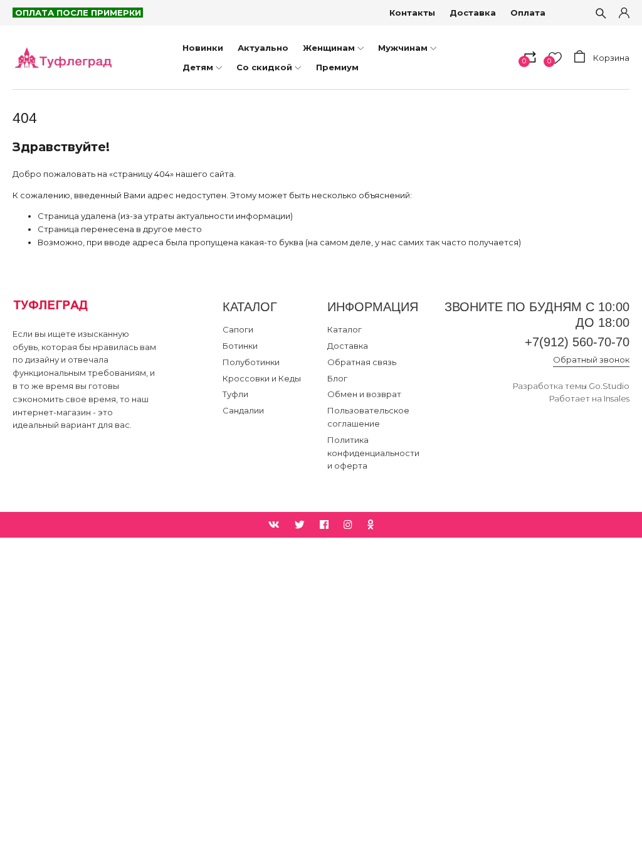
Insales (616, 398)
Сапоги (238, 329)
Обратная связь (361, 362)
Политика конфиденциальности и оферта (373, 453)
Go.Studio (609, 386)
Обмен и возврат (364, 394)
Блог (337, 378)
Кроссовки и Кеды (262, 378)
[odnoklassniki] (370, 524)
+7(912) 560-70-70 (577, 342)
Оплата (527, 13)
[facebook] (324, 524)
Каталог (344, 329)
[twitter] (300, 524)
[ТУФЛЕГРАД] (63, 57)
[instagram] (348, 524)
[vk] (274, 524)
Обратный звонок (591, 359)
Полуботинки (251, 362)
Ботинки (240, 346)
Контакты (412, 13)
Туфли (235, 394)
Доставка (473, 13)
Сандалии (243, 410)
